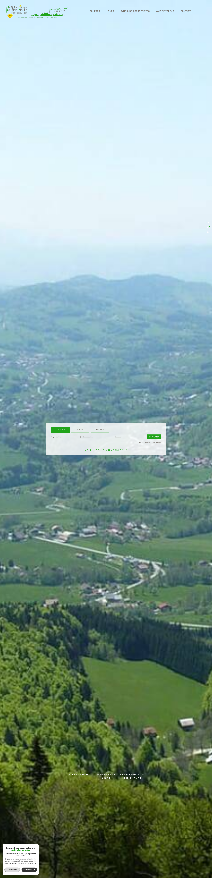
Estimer (100, 430)
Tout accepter (29, 870)
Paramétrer (12, 870)
